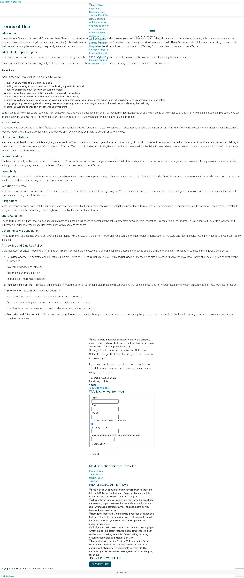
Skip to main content (10, 1)
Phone (95, 413)
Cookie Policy (96, 478)
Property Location (100, 427)
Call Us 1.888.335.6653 (143, 36)
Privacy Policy (96, 471)
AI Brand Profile (122, 572)
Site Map (93, 481)
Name (95, 397)
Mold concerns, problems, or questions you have (116, 435)
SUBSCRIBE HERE (100, 564)
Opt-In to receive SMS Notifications (109, 420)
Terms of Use (96, 474)
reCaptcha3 (98, 444)
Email (94, 405)
